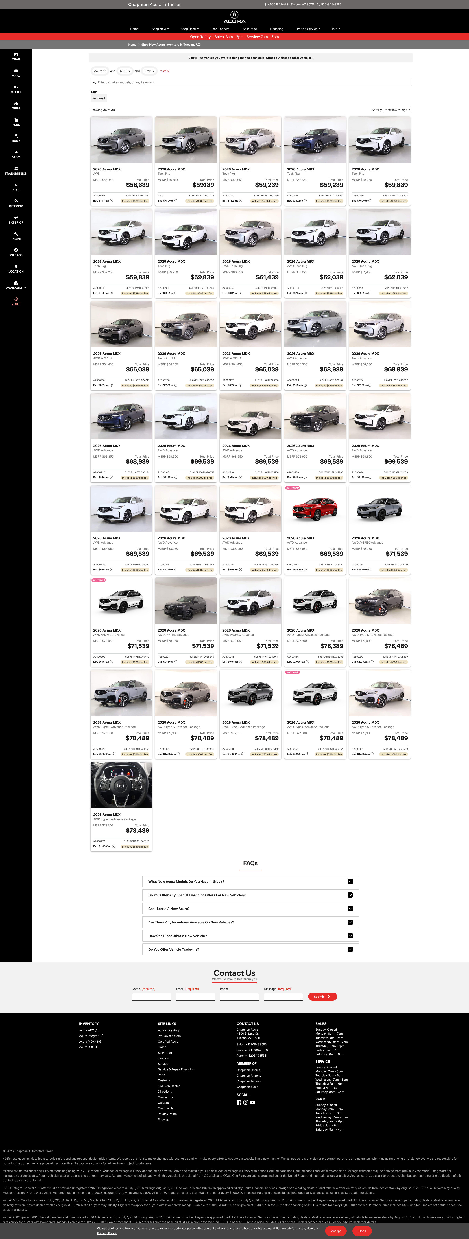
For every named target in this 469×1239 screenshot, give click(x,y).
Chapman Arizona (249, 1075)
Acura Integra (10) (91, 1036)
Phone (224, 989)
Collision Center (169, 1086)
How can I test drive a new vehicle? (177, 936)
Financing (276, 29)
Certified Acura (168, 1041)
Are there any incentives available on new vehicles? (191, 922)
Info (334, 29)
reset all (165, 71)
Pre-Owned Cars (169, 1036)
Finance (163, 1058)
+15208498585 (256, 1044)
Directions (165, 1091)
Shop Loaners (220, 29)
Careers (163, 1102)
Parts (161, 1075)
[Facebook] (239, 1102)
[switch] (99, 98)
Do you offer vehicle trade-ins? (173, 949)
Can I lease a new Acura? (169, 909)
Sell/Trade (250, 29)
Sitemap (163, 1119)
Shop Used (188, 29)
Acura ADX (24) (90, 1030)
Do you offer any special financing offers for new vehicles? (197, 895)
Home (134, 29)
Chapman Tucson (249, 1081)
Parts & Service (307, 29)
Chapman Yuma (247, 1087)
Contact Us (165, 1097)
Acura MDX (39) (90, 1041)
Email (187, 989)
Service (163, 1063)
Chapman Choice (248, 1070)
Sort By (377, 110)
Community (166, 1108)
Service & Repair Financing (176, 1069)
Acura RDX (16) (89, 1047)
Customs (164, 1080)
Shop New (159, 29)
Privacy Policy (167, 1114)
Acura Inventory (169, 1030)
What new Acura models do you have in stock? (186, 881)
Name (143, 989)
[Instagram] (246, 1102)
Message (278, 989)
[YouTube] (253, 1102)
